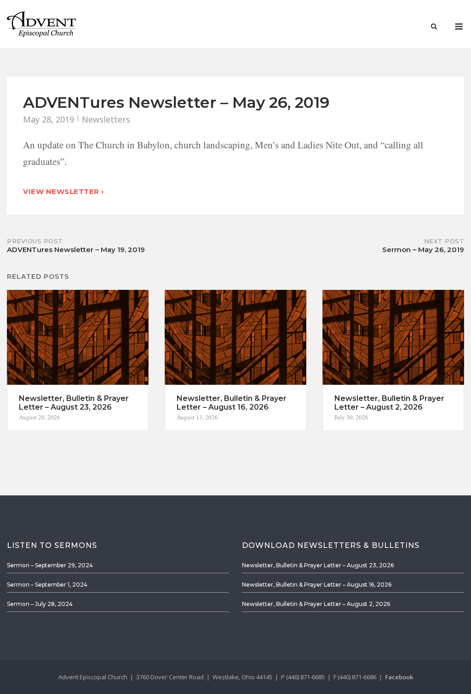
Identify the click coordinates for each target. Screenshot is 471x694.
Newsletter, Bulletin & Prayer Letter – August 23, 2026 (318, 565)
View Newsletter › (63, 191)
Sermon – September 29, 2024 (50, 565)
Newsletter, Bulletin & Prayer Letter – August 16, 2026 (316, 584)
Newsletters (106, 119)
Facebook (399, 677)
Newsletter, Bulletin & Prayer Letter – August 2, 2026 (316, 603)
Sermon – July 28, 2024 (40, 603)
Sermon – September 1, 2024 (47, 584)
